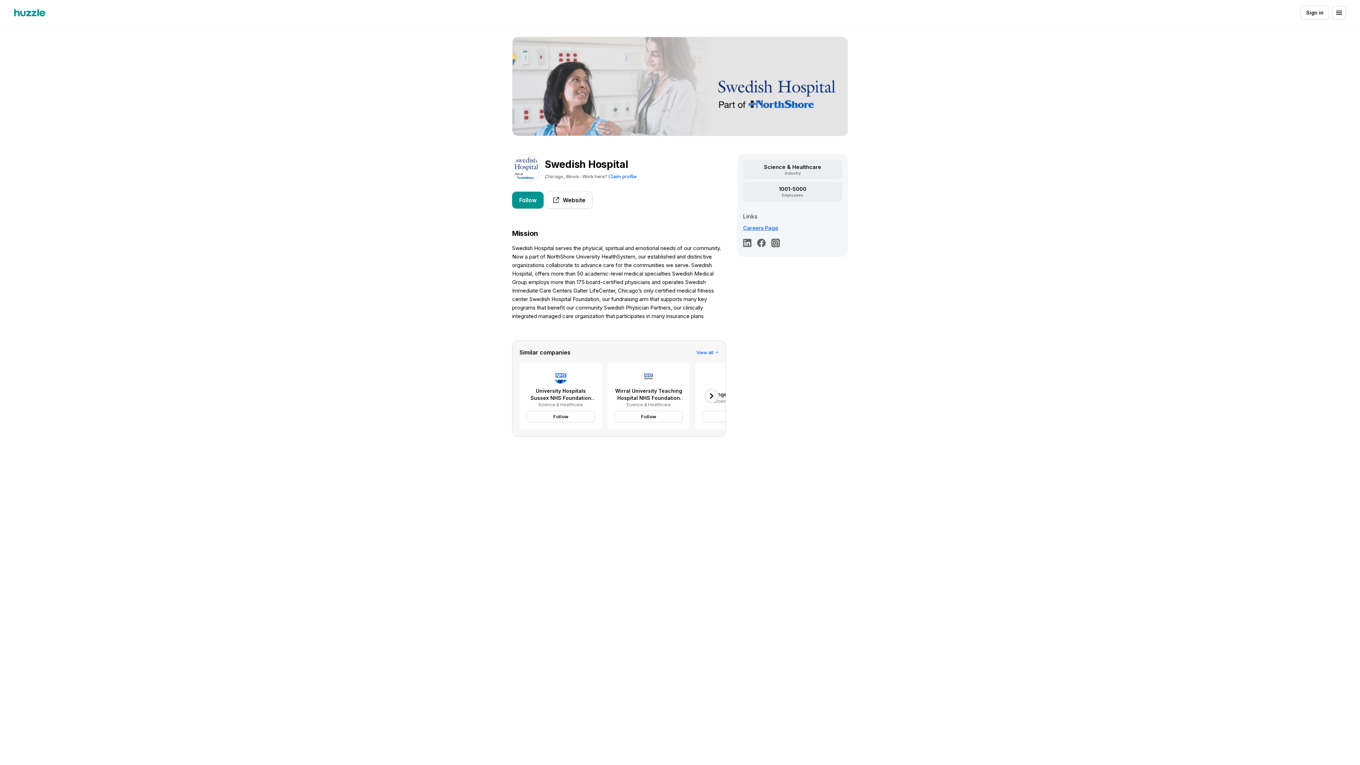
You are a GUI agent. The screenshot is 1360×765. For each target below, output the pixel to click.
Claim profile (622, 176)
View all (704, 352)
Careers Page (760, 228)
